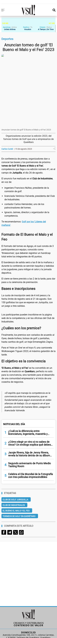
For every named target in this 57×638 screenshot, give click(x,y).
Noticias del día (14, 424)
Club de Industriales (14, 505)
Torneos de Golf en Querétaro (19, 516)
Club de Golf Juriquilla (15, 499)
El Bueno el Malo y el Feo (16, 510)
